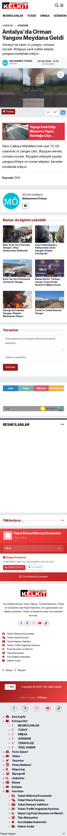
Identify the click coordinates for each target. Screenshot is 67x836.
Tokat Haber (8, 833)
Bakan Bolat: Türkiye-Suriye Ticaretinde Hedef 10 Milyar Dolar (48, 282)
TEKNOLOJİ (26, 743)
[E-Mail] (25, 206)
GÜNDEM (60, 15)
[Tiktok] (46, 623)
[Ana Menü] (61, 5)
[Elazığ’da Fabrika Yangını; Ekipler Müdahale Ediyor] (17, 299)
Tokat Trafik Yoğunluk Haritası (23, 645)
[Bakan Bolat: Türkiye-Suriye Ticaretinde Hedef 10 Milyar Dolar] (49, 268)
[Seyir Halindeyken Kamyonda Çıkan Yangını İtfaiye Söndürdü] (49, 234)
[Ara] (57, 5)
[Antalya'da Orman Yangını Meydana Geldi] (33, 88)
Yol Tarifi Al (36, 567)
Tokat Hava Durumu (18, 637)
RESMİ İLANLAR (13, 15)
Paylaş (10, 111)
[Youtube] (40, 623)
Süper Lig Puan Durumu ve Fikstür (40, 813)
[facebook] (14, 708)
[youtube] (48, 708)
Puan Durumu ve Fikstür (20, 649)
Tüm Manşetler (15, 653)
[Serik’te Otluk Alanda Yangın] (49, 299)
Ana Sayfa (19, 716)
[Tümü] (62, 520)
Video (16, 756)
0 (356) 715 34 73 (15, 567)
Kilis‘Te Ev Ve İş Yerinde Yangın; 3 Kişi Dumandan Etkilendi (16, 248)
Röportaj (18, 769)
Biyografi (18, 773)
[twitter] (25, 708)
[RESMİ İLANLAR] (62, 424)
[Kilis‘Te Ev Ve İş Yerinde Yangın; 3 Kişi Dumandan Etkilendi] (17, 234)
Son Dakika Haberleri (18, 657)
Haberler (7, 25)
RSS (11, 687)
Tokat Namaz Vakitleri (19, 641)
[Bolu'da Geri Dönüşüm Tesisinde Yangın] (17, 268)
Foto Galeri (20, 751)
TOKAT (31, 15)
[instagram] (36, 708)
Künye (9, 670)
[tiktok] (59, 708)
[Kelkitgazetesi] (15, 6)
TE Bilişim (42, 697)
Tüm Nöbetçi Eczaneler (35, 576)
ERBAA (44, 15)
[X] (27, 623)
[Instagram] (33, 623)
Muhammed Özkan (34, 198)
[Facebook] (21, 623)
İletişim (22, 670)
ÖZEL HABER (26, 747)
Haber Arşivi (14, 660)
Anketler (18, 778)
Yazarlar (18, 760)
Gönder (10, 367)
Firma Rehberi (21, 765)
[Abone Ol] (63, 112)
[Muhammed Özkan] (11, 200)
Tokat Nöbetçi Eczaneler (21, 633)
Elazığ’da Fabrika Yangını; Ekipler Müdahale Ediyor (13, 313)
